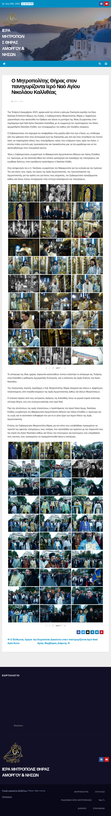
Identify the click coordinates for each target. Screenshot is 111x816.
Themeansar (7, 797)
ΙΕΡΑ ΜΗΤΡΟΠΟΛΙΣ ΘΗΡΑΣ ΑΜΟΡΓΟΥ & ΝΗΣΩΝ (13, 42)
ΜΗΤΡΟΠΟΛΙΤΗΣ (81, 792)
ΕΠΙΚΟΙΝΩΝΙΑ (99, 808)
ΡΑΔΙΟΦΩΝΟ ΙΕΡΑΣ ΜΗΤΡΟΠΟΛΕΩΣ (76, 800)
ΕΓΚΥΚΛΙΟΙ (100, 792)
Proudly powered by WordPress (14, 791)
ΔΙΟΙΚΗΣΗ (82, 808)
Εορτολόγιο (18, 725)
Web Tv (102, 800)
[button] (100, 64)
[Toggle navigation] (106, 64)
